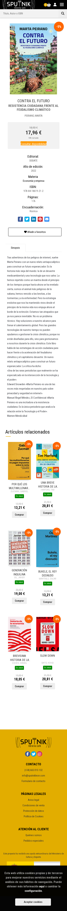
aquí (41, 886)
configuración (33, 891)
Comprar (19, 514)
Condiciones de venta (33, 805)
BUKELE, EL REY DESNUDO (47, 573)
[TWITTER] (33, 754)
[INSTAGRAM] (39, 754)
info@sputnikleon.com (33, 775)
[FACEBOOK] (27, 754)
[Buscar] (62, 13)
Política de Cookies (33, 816)
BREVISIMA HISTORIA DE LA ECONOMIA (19, 657)
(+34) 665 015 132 (33, 770)
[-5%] (19, 460)
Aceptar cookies (33, 902)
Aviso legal (33, 799)
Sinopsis (15, 247)
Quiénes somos (34, 835)
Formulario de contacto (33, 781)
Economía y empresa (33, 180)
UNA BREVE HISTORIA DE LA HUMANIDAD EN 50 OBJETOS (47, 484)
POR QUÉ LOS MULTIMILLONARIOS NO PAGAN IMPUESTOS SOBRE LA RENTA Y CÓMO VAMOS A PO (19, 486)
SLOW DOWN (47, 655)
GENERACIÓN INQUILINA (19, 572)
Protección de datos (33, 810)
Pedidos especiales (34, 840)
